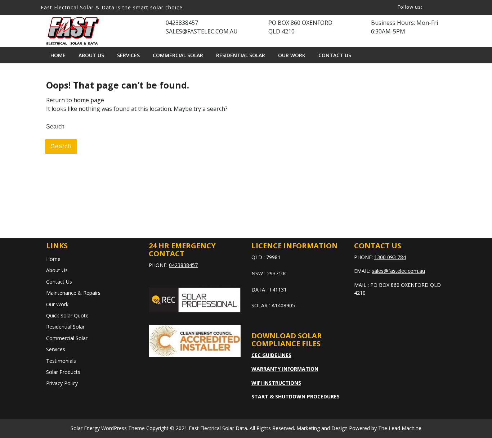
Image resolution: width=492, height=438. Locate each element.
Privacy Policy (62, 383)
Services (128, 55)
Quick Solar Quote (67, 315)
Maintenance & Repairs (73, 292)
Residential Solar (240, 55)
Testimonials (61, 360)
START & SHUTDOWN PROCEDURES (295, 396)
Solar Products (63, 372)
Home (58, 55)
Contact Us (334, 55)
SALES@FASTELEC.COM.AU (202, 31)
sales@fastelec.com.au (398, 270)
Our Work (291, 55)
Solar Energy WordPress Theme (108, 428)
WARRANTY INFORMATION (284, 368)
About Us (91, 55)
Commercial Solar (178, 55)
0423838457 (182, 23)
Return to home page (75, 100)
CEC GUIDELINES (271, 355)
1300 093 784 (390, 257)
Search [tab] (61, 146)
